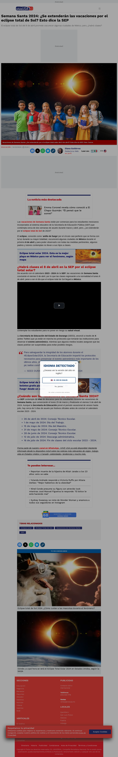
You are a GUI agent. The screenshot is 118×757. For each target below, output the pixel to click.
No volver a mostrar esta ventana (59, 392)
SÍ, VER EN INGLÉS (59, 380)
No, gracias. (59, 386)
